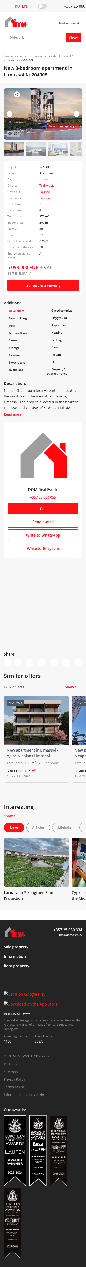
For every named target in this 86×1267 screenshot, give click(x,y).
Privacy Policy (14, 1079)
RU (17, 6)
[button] (76, 114)
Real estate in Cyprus (18, 56)
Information (15, 956)
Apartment (11, 60)
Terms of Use (14, 1087)
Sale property (16, 947)
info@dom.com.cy (70, 935)
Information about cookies (25, 1094)
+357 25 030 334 (68, 929)
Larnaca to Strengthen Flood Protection (30, 895)
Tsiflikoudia (46, 186)
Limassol (65, 56)
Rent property (16, 966)
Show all (72, 687)
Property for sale (45, 56)
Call (43, 508)
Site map (11, 1071)
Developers (16, 311)
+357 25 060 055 (43, 497)
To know (44, 192)
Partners (10, 1064)
